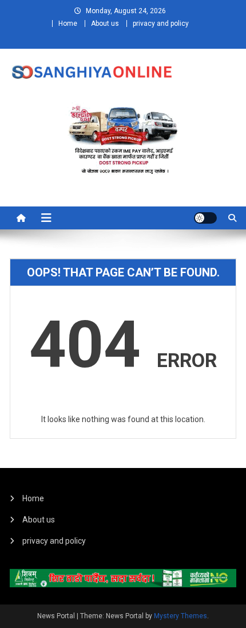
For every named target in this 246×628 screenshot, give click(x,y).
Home (67, 23)
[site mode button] (205, 218)
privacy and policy (161, 23)
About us (105, 23)
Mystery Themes (180, 616)
